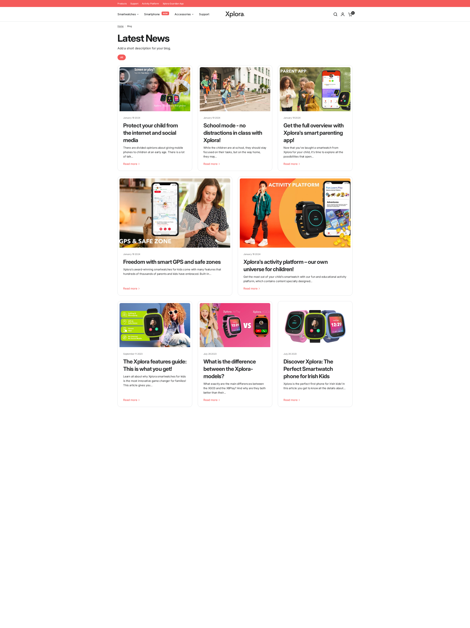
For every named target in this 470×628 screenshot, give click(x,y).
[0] (349, 14)
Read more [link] (130, 163)
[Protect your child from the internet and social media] (155, 89)
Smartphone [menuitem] (152, 14)
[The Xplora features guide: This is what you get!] (155, 325)
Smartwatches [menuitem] (127, 14)
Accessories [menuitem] (183, 14)
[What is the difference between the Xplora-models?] (235, 325)
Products (122, 3)
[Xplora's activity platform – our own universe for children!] (295, 213)
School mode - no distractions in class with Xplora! (232, 132)
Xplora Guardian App (173, 3)
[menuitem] (123, 3)
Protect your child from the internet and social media (150, 132)
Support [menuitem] (204, 14)
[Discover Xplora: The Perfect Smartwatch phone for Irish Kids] (315, 325)
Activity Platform (150, 3)
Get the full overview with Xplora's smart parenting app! (313, 132)
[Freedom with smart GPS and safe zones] (175, 213)
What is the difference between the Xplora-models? (229, 368)
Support (134, 3)
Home (121, 26)
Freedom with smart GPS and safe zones (172, 261)
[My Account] (342, 14)
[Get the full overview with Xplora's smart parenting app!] (315, 89)
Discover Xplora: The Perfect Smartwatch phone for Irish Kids (308, 368)
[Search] (335, 14)
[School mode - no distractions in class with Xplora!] (235, 89)
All (121, 57)
